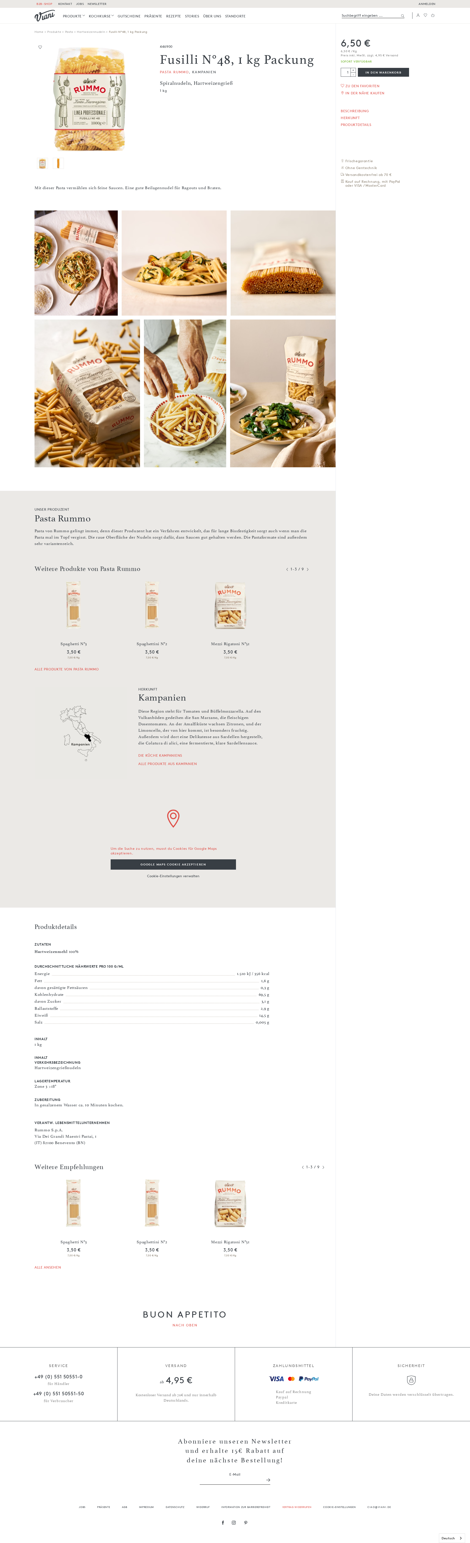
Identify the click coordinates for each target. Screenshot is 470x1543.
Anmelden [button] (427, 4)
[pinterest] (246, 1523)
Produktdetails (356, 125)
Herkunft (350, 118)
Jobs (82, 1506)
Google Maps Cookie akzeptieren (173, 864)
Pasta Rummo (174, 72)
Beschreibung (355, 111)
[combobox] (452, 1538)
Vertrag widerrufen (297, 1506)
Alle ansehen (48, 1267)
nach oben (185, 1325)
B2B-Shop (44, 4)
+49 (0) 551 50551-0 (58, 1377)
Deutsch (448, 1538)
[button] (418, 15)
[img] (45, 16)
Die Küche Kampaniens (160, 755)
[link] (74, 16)
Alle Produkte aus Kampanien (167, 764)
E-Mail (235, 1474)
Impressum (146, 1506)
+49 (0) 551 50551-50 (58, 1393)
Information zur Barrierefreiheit (245, 1506)
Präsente (103, 1506)
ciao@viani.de (379, 1506)
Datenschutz (175, 1506)
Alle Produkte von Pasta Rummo (67, 669)
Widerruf (203, 1506)
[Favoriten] (425, 15)
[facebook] (223, 1523)
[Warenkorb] (432, 15)
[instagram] (234, 1523)
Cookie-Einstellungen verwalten (173, 876)
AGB (124, 1506)
